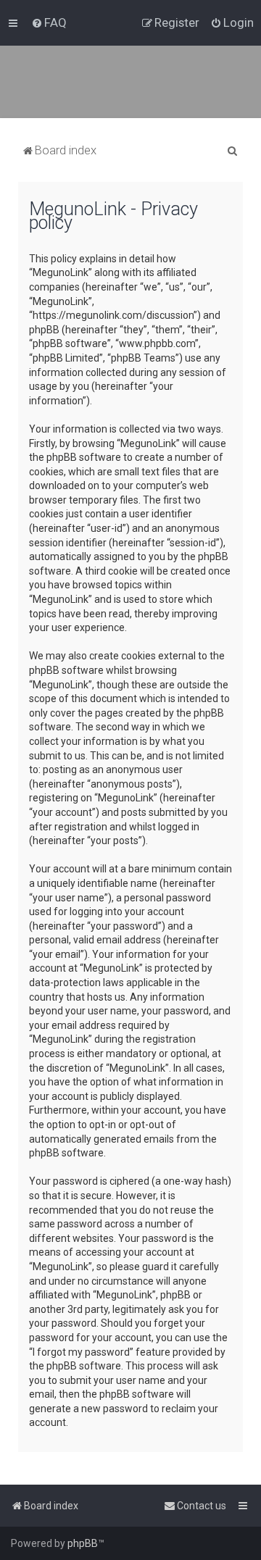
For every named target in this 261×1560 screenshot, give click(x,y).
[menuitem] (49, 22)
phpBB (82, 1543)
